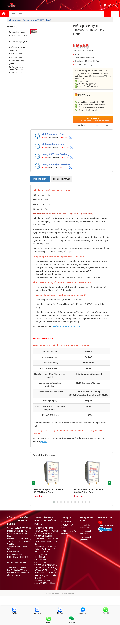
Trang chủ (15, 20)
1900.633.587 (93, 125)
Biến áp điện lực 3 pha (18, 42)
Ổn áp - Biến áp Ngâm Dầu (17, 49)
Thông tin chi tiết (40, 179)
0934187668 (53, 137)
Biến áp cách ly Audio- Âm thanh (17, 68)
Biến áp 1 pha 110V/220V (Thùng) (36, 20)
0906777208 (53, 168)
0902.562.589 (53, 158)
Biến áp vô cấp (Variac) (16, 62)
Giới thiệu (67, 522)
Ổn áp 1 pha (16, 54)
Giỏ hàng (112, 5)
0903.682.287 (53, 147)
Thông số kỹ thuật (61, 179)
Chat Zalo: (64, 137)
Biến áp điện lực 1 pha (18, 36)
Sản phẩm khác (18, 32)
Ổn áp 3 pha (16, 57)
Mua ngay (93, 119)
